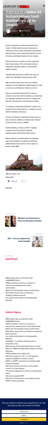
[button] (44, 5)
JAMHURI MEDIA (14, 6)
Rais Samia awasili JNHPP (15, 376)
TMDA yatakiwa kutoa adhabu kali (17, 353)
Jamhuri (14, 31)
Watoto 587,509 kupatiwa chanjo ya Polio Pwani (22, 290)
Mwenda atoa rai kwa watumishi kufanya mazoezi (23, 346)
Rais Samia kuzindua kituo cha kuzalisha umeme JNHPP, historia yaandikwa (23, 379)
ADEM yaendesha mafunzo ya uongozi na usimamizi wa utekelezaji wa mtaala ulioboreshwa (20, 285)
